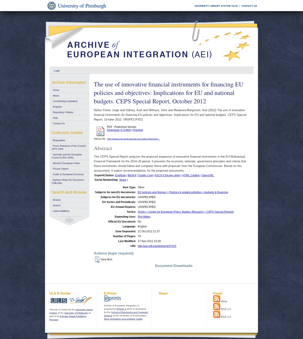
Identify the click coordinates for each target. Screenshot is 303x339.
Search (57, 205)
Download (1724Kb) (119, 130)
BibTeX (132, 175)
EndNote (120, 175)
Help (55, 117)
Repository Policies (63, 112)
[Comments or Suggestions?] (248, 10)
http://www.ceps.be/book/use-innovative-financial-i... (133, 139)
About (56, 95)
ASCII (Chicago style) (168, 175)
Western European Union (66, 163)
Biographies (59, 140)
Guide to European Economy (68, 174)
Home (56, 90)
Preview (138, 130)
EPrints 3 (121, 309)
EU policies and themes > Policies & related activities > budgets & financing (183, 192)
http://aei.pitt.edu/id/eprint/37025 (157, 246)
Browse (57, 200)
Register (57, 106)
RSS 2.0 (226, 317)
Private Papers (61, 168)
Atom (224, 301)
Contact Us (59, 123)
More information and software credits (123, 319)
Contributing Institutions (65, 101)
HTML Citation (191, 175)
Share (122, 179)
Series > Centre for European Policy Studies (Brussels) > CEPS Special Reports (186, 211)
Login (57, 70)
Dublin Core (145, 175)
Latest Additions (61, 211)
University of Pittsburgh (76, 313)
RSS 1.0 (226, 309)
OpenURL (208, 175)
